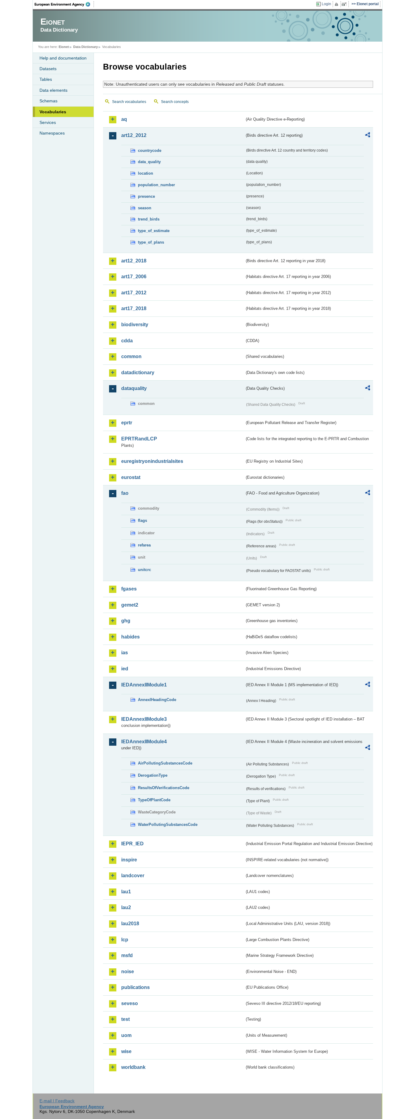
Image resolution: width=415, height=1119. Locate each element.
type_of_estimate (154, 230)
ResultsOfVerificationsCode (163, 787)
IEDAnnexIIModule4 (144, 741)
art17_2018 (133, 308)
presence (146, 196)
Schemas (48, 100)
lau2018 (130, 923)
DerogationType (152, 775)
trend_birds (148, 219)
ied (124, 668)
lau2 (126, 907)
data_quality (149, 161)
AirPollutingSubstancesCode (165, 763)
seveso (129, 1003)
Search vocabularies (129, 102)
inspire (129, 859)
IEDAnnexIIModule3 (144, 719)
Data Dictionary (85, 47)
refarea (144, 545)
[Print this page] (337, 4)
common (131, 356)
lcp (124, 939)
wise (126, 1051)
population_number (156, 185)
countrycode (149, 150)
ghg (125, 620)
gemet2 (129, 604)
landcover (132, 875)
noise (127, 971)
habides (130, 636)
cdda (127, 340)
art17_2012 (133, 292)
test (125, 1019)
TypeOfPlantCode (154, 800)
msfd (127, 955)
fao (125, 493)
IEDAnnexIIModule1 (144, 684)
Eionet (64, 47)
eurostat (130, 477)
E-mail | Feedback (56, 1100)
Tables (45, 79)
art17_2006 (133, 276)
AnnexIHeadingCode (157, 699)
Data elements (53, 90)
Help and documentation (63, 58)
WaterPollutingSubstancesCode (167, 824)
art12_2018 (133, 260)
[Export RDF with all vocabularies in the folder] (367, 135)
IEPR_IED (132, 843)
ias (124, 652)
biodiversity (134, 324)
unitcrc (144, 569)
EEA (64, 4)
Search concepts (175, 102)
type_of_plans (151, 242)
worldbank (133, 1067)
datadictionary (137, 372)
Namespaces (52, 133)
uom (126, 1035)
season (144, 208)
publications (135, 987)
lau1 (126, 891)
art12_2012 (133, 135)
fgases (129, 588)
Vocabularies (52, 111)
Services (47, 122)
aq (124, 119)
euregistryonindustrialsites (152, 461)
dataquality (134, 388)
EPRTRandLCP (139, 438)
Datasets (48, 68)
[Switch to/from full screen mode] (345, 4)
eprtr (126, 422)
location (145, 173)
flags (142, 520)
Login (326, 4)
